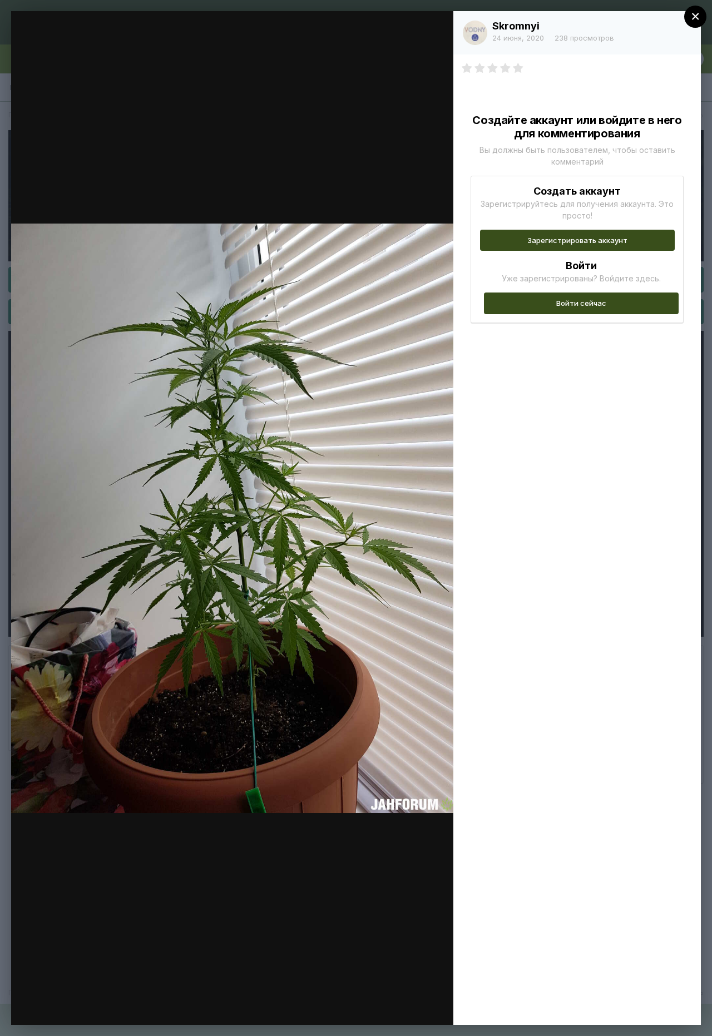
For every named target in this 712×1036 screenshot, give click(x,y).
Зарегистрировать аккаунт (577, 240)
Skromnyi (516, 26)
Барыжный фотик (103, 40)
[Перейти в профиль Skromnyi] (475, 33)
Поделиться (404, 1004)
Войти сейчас (581, 303)
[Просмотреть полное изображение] (434, 31)
